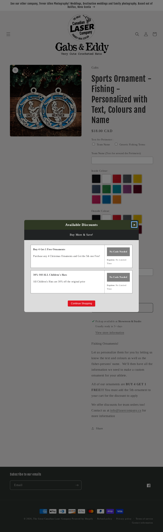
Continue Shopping (81, 303)
